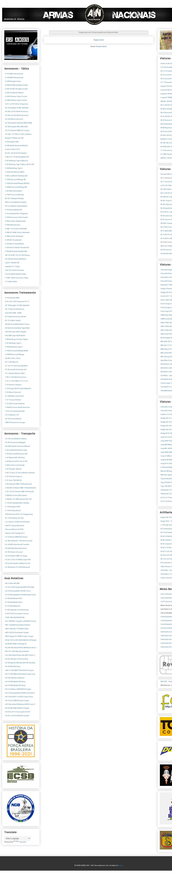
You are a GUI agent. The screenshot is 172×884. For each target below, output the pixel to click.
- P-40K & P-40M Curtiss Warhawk (16, 232)
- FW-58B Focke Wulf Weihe (14, 335)
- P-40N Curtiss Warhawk (13, 236)
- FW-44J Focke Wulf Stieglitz (15, 332)
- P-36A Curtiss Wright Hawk (15, 221)
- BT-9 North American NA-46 (15, 317)
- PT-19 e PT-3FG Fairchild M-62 (16, 366)
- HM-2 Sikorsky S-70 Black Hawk (16, 629)
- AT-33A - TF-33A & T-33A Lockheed (17, 134)
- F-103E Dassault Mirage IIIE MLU (16, 183)
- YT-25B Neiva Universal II (14, 396)
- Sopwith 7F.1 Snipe (12, 266)
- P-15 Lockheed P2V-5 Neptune (16, 213)
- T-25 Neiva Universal (12, 392)
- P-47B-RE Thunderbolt (13, 240)
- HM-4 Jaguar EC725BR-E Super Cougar (18, 636)
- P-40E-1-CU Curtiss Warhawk (15, 229)
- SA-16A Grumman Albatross (15, 259)
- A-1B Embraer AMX (11, 298)
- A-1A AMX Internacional (13, 74)
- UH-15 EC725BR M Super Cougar (16, 700)
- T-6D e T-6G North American (15, 377)
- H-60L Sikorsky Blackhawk (14, 617)
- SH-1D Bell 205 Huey (12, 666)
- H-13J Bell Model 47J (12, 606)
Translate (22, 842)
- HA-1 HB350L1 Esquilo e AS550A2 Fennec (20, 621)
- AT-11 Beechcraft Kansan (14, 309)
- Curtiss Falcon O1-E (12, 149)
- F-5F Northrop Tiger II (12, 343)
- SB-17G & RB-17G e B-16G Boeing (17, 255)
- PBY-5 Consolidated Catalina (15, 202)
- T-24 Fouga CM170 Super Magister (17, 388)
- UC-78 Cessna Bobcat (12, 419)
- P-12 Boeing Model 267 (13, 210)
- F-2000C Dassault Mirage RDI (15, 187)
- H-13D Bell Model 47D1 (13, 598)
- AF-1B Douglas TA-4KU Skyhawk (16, 305)
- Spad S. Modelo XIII (11, 263)
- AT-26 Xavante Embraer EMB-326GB (18, 123)
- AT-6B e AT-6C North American (16, 111)
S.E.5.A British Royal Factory (15, 274)
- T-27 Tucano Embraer (12, 400)
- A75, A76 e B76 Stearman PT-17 (16, 301)
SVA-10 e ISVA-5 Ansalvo (14, 270)
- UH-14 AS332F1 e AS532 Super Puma (18, 697)
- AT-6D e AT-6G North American (16, 115)
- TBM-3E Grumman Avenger (14, 422)
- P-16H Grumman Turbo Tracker (16, 217)
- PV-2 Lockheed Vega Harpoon (15, 206)
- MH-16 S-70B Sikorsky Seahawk (16, 651)
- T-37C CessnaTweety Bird (14, 411)
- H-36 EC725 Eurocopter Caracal (16, 613)
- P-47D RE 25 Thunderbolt (14, 244)
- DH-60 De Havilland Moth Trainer (16, 324)
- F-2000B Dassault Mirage (14, 354)
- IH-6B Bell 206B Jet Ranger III (15, 644)
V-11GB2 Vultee (11, 281)
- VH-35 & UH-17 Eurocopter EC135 (17, 712)
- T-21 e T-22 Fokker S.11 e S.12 (16, 381)
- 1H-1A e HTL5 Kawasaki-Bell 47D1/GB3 (19, 587)
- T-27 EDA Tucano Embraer (14, 403)
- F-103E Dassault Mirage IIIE (15, 179)
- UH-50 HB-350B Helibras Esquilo (16, 708)
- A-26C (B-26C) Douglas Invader (16, 89)
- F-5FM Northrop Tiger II (13, 347)
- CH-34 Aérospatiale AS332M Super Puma (20, 595)
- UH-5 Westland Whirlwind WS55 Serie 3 (19, 704)
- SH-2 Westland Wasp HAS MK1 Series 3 (19, 655)
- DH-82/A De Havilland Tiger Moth (17, 328)
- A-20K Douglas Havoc (12, 81)
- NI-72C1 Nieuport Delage (14, 198)
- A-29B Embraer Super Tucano (15, 100)
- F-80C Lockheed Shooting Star (16, 176)
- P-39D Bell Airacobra (12, 225)
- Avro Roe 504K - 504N (12, 313)
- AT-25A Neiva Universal (13, 119)
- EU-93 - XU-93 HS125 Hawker (15, 153)
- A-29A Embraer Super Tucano (15, 96)
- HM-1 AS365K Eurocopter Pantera (17, 625)
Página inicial (99, 40)
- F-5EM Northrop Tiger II (13, 168)
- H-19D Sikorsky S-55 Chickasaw (16, 610)
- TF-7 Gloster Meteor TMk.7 (14, 373)
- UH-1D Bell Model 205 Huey (14, 682)
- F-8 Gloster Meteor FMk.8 (14, 172)
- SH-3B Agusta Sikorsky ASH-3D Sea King (19, 663)
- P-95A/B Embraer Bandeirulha (15, 251)
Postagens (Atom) (101, 46)
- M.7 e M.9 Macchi (11, 362)
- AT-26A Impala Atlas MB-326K (16, 127)
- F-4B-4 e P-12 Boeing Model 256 (16, 157)
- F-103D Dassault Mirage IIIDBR (16, 351)
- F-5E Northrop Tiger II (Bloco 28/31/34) (19, 164)
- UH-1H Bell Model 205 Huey (14, 685)
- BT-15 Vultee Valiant (12, 320)
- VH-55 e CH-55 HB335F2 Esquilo (16, 716)
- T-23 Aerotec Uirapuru (13, 385)
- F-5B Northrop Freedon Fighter (16, 339)
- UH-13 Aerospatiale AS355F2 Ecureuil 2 (19, 693)
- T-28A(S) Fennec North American (17, 407)
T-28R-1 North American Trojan (16, 278)
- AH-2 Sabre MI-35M (11, 583)
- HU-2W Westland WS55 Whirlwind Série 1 (20, 647)
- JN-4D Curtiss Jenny (12, 358)
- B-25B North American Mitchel (16, 145)
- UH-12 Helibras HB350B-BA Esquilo (17, 689)
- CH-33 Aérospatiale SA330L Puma (17, 591)
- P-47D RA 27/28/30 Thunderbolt (16, 247)
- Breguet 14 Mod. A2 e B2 (14, 138)
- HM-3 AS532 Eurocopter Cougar (16, 632)
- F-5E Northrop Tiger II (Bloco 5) (16, 161)
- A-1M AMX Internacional (13, 77)
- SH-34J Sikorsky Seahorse (14, 678)
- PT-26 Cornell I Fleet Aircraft (15, 369)
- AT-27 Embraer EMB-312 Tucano (16, 130)
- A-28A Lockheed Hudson (14, 93)
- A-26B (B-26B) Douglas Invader (16, 85)
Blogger (120, 865)
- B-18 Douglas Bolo (11, 142)
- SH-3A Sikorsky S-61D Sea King (16, 659)
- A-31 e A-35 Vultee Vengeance (16, 104)
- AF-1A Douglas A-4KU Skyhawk (16, 108)
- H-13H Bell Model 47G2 (13, 602)
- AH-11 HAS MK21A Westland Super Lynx (19, 674)
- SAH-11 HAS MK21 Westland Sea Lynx (19, 670)
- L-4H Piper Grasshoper (13, 191)
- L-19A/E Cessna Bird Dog (14, 195)
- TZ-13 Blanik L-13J (11, 415)
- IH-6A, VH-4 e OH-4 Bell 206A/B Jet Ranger (20, 640)
